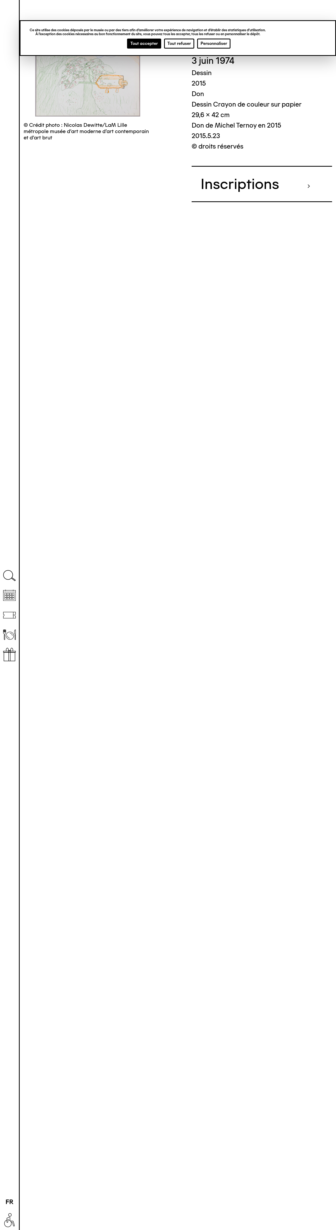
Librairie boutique (9, 654)
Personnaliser (214, 43)
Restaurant (9, 635)
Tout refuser (179, 43)
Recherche (9, 576)
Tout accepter (144, 43)
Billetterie (9, 615)
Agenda (9, 595)
